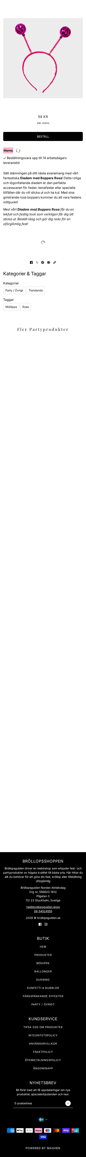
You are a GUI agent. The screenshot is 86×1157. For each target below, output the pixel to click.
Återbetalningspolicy (43, 1060)
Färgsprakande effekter (43, 996)
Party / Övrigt (14, 290)
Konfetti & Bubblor (43, 987)
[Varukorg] (80, 5)
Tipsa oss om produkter (43, 1027)
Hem (43, 946)
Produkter (43, 954)
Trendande (36, 290)
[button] (55, 262)
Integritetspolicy (43, 1035)
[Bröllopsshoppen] (43, 5)
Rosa (25, 307)
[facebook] (40, 924)
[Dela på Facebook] (31, 262)
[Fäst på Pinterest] (43, 262)
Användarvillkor (43, 1043)
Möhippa (11, 307)
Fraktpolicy (43, 1051)
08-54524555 (43, 911)
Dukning (43, 979)
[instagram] (46, 924)
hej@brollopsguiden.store (43, 907)
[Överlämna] (68, 1103)
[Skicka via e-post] (49, 262)
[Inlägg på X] (37, 262)
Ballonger (43, 971)
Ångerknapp (43, 1068)
